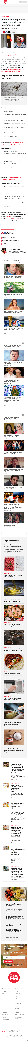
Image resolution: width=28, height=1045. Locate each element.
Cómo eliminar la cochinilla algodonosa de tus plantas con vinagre (14, 750)
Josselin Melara (13, 28)
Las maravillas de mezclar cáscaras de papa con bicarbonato (12, 724)
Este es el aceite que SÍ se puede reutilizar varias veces (13, 600)
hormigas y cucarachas (11, 55)
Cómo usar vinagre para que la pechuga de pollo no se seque (13, 625)
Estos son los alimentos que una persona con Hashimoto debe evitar (17, 788)
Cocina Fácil (15, 218)
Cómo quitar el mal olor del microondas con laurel (12, 698)
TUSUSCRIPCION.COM (7, 229)
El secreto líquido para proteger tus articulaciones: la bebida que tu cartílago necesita (17, 871)
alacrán (4, 243)
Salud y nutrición (15, 762)
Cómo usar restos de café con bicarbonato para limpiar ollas (13, 649)
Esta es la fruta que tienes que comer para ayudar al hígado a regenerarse (14, 904)
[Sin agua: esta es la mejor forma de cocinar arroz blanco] (14, 662)
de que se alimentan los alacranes (10, 240)
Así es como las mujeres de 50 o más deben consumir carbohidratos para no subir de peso (17, 830)
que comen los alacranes (8, 237)
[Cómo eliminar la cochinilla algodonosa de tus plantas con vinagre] (14, 737)
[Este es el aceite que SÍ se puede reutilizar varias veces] (14, 588)
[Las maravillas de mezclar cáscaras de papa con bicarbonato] (14, 711)
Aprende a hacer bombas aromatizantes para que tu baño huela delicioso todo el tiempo (14, 930)
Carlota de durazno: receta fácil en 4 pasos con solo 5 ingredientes (17, 805)
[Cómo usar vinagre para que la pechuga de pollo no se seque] (14, 613)
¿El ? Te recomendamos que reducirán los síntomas (15, 918)
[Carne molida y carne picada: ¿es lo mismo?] (14, 564)
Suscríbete (22, 1)
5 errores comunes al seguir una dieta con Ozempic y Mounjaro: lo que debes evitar (14, 911)
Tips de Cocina (5, 16)
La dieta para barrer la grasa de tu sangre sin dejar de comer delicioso (18, 850)
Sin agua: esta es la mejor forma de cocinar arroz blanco (13, 674)
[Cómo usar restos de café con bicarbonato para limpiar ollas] (14, 637)
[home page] (5, 2)
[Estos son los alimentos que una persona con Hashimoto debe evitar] (6, 785)
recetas (8, 216)
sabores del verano (7, 223)
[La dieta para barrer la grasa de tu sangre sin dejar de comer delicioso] (6, 848)
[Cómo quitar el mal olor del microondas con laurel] (14, 686)
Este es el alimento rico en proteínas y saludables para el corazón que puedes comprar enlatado (17, 767)
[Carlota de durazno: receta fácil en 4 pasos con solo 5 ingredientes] (6, 804)
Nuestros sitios (19, 988)
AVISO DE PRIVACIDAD (17, 965)
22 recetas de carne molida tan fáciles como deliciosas (14, 936)
